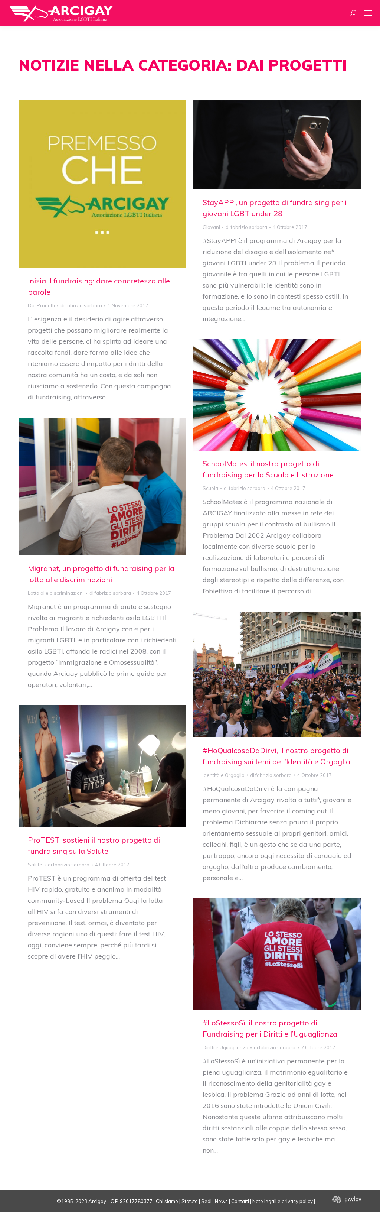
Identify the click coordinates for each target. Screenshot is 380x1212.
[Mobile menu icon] (368, 13)
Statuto (189, 1201)
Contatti (240, 1201)
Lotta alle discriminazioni (56, 593)
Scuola (210, 488)
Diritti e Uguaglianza (225, 1047)
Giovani (211, 227)
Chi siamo (167, 1201)
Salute (35, 865)
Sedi (206, 1201)
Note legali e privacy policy (282, 1201)
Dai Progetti (41, 305)
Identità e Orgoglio (224, 775)
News (221, 1201)
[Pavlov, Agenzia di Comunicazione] (338, 1201)
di (81, 305)
